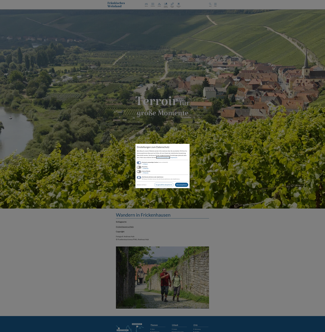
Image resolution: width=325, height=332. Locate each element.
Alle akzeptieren (181, 185)
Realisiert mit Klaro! (141, 184)
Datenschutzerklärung (163, 157)
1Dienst (145, 164)
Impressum (174, 157)
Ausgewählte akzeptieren (164, 185)
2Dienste (145, 168)
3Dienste (145, 173)
